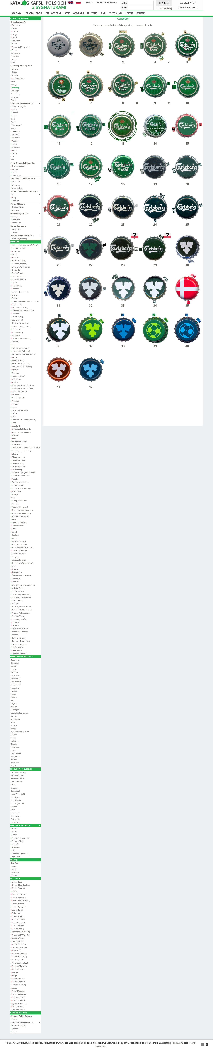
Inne (102, 13)
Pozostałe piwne (33, 13)
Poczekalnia (115, 13)
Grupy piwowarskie (19, 18)
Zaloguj (165, 3)
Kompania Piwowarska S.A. (22, 103)
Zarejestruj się (188, 3)
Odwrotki (78, 13)
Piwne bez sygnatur (106, 2)
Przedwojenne (53, 13)
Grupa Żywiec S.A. (18, 22)
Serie (67, 13)
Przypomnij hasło (188, 7)
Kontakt (140, 13)
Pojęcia (129, 13)
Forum (89, 2)
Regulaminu (177, 1043)
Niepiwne (92, 13)
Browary (16, 13)
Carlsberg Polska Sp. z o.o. (21, 66)
